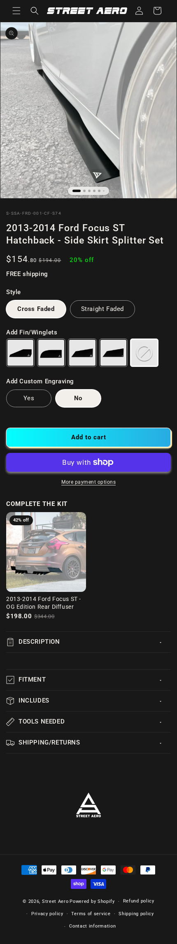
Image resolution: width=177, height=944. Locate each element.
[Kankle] (51, 353)
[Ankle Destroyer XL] (113, 353)
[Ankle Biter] (20, 353)
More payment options (88, 482)
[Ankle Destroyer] (82, 353)
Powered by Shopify (92, 901)
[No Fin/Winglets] (144, 353)
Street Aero (55, 901)
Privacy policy (47, 913)
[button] (16, 11)
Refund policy (138, 901)
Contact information (92, 926)
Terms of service (90, 913)
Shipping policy (136, 913)
